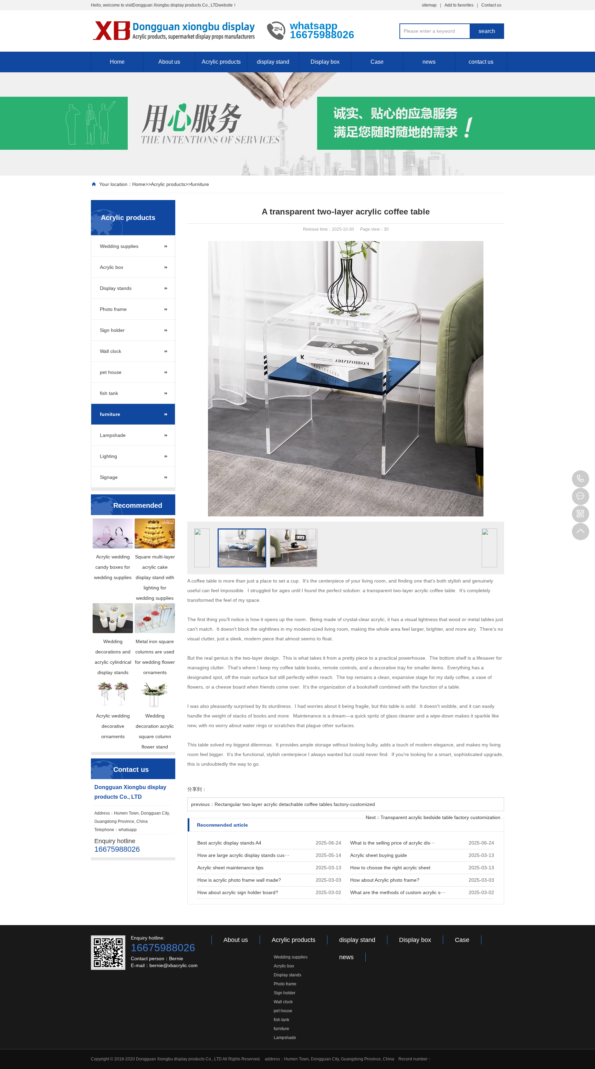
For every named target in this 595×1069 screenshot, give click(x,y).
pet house (111, 372)
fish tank (109, 393)
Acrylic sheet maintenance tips (230, 867)
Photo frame (113, 309)
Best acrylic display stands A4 (229, 843)
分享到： (197, 789)
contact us (481, 62)
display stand (273, 62)
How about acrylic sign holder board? (237, 892)
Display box (325, 62)
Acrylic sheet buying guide (378, 855)
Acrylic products (221, 62)
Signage (109, 477)
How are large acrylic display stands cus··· (243, 855)
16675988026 (580, 479)
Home (117, 62)
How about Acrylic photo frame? (384, 880)
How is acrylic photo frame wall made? (239, 880)
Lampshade (113, 435)
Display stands (116, 288)
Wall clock (110, 351)
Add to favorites (459, 5)
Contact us (491, 5)
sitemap (429, 5)
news (429, 62)
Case (377, 62)
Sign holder (112, 330)
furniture (200, 184)
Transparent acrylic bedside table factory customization (440, 817)
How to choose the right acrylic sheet (390, 867)
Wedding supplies (119, 246)
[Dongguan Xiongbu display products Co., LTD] (174, 30)
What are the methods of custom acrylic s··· (398, 892)
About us (169, 62)
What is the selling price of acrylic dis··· (392, 843)
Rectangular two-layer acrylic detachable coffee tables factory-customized (295, 804)
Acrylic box (111, 267)
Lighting (108, 456)
